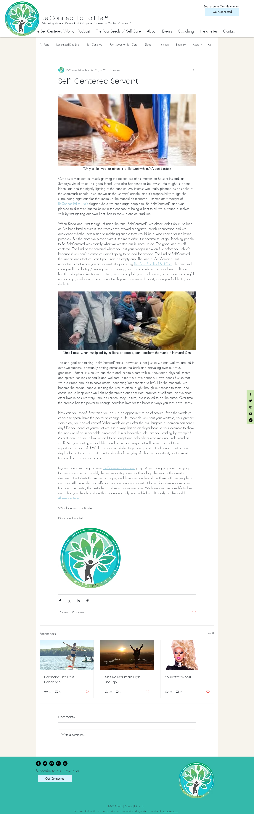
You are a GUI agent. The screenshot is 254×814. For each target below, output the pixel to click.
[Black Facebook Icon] (251, 394)
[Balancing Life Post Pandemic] (67, 655)
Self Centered (94, 44)
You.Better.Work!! (178, 677)
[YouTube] (51, 763)
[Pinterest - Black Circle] (251, 420)
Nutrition (164, 44)
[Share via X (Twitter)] (69, 600)
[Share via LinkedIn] (78, 600)
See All (210, 633)
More (196, 44)
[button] (118, 31)
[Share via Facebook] (60, 600)
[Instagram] (65, 763)
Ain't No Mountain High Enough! (122, 679)
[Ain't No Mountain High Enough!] (127, 655)
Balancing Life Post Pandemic (59, 679)
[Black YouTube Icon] (251, 413)
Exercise (181, 44)
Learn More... (170, 811)
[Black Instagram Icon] (251, 407)
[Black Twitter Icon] (251, 400)
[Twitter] (45, 763)
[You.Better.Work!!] (187, 655)
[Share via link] (87, 600)
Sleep (148, 44)
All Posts (44, 44)
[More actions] (193, 70)
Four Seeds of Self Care (123, 44)
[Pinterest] (58, 763)
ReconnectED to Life (67, 44)
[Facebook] (38, 763)
